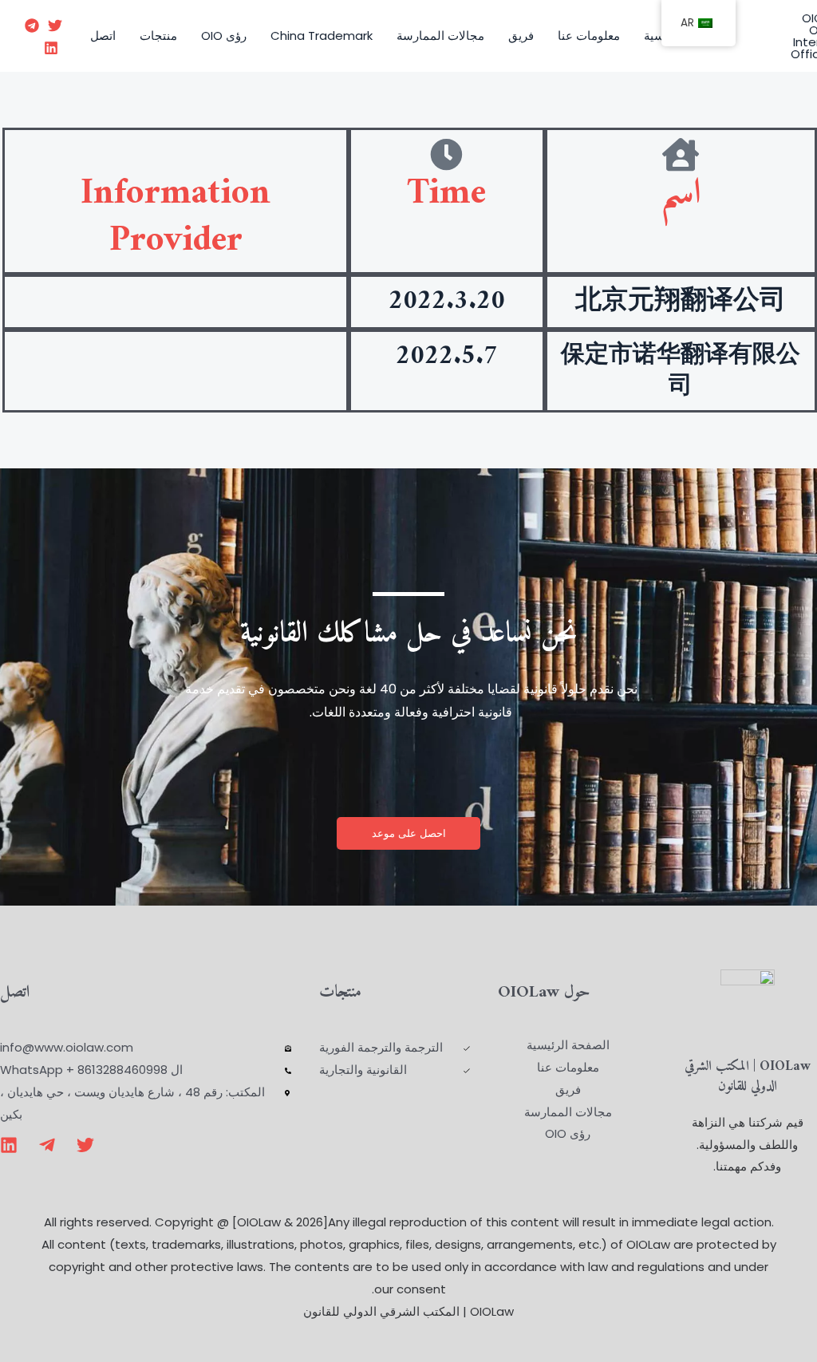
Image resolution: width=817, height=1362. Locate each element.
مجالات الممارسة (440, 35)
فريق (521, 35)
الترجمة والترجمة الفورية (381, 1047)
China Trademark (321, 35)
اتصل (103, 35)
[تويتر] (55, 25)
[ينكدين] (51, 48)
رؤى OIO (224, 35)
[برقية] (32, 25)
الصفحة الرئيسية (568, 1044)
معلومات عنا (589, 35)
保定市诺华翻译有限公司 (680, 371)
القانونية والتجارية (363, 1069)
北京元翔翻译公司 (680, 301)
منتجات (158, 35)
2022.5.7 (447, 357)
